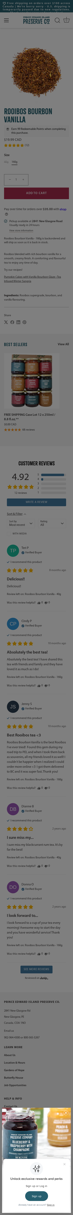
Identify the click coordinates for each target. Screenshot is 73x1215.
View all (63, 344)
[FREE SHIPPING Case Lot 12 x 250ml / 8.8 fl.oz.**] (31, 381)
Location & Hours (14, 1062)
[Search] (57, 20)
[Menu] (6, 20)
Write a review (36, 502)
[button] (16, 145)
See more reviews (36, 969)
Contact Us (10, 1106)
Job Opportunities (15, 1085)
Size (7, 155)
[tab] (36, 277)
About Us (9, 1055)
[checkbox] (21, 533)
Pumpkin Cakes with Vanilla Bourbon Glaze (30, 277)
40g (6, 162)
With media (20, 534)
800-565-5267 (32, 1037)
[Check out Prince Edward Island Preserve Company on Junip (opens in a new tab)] (43, 978)
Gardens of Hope (14, 1070)
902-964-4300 (12, 1037)
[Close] (65, 1112)
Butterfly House (13, 1077)
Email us (9, 1031)
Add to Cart (36, 193)
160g (14, 162)
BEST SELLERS (16, 344)
